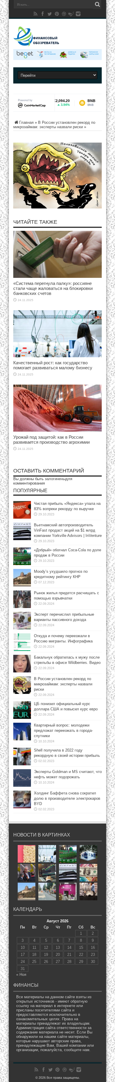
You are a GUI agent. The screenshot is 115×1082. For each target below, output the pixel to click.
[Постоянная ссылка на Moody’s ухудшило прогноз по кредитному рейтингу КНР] (22, 578)
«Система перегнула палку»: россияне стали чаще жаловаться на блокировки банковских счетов (53, 288)
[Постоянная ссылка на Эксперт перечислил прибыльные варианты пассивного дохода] (22, 621)
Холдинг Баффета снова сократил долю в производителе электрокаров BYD (67, 798)
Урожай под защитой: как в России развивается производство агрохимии (51, 440)
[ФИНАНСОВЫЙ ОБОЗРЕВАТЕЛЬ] (57, 36)
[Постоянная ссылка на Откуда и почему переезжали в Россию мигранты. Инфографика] (22, 642)
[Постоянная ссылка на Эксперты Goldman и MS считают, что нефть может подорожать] (22, 778)
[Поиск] (97, 4)
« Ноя (21, 974)
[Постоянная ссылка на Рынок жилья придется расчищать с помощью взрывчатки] (22, 599)
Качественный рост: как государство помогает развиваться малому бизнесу (52, 365)
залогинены (55, 479)
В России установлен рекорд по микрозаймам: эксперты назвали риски (54, 124)
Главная (26, 122)
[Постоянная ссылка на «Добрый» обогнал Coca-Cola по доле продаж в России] (22, 556)
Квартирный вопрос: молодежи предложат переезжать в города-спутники (63, 730)
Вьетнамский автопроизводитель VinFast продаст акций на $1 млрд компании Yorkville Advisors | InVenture (68, 530)
